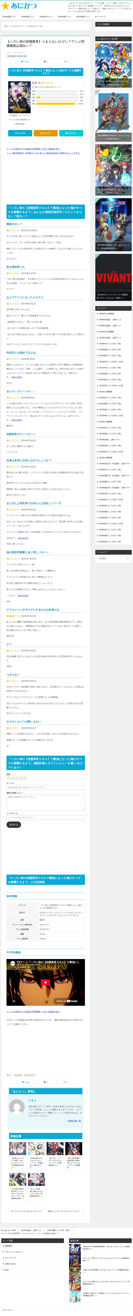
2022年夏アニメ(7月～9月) (110, 404)
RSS (7, 1270)
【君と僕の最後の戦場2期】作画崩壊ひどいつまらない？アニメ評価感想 (73, 1162)
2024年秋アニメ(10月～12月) (111, 500)
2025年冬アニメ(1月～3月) (110, 506)
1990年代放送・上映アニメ (110, 320)
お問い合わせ (10, 1264)
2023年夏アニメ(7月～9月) (110, 434)
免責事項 (8, 1246)
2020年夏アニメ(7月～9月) (110, 350)
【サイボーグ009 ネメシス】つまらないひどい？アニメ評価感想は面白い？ (106, 1259)
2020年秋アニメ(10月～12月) (111, 362)
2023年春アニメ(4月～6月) (110, 446)
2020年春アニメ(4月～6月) (110, 356)
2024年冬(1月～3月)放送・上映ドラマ (114, 464)
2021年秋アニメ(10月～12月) (111, 386)
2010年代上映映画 (106, 332)
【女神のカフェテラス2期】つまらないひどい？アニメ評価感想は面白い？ (17, 1162)
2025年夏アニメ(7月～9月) (110, 512)
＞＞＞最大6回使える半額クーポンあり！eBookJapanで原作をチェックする (43, 153)
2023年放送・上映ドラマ (109, 440)
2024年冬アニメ (46, 17)
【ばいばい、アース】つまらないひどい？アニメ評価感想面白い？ (55, 1161)
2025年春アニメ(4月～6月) (110, 518)
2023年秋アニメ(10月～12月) (111, 452)
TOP (10, 1230)
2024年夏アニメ (9, 17)
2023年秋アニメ (64, 17)
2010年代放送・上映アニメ (110, 338)
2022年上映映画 (105, 392)
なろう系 (18, 1075)
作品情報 (21, 133)
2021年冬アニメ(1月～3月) (110, 368)
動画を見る (47, 133)
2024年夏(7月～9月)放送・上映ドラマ (114, 476)
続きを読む (17, 377)
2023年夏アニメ (83, 17)
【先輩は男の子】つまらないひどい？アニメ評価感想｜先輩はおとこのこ (36, 1162)
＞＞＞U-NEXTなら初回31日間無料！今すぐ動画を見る (33, 149)
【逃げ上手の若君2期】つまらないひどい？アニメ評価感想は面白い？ (106, 1271)
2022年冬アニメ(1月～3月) (110, 398)
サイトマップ (100, 17)
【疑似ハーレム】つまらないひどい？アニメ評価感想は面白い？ (65, 1211)
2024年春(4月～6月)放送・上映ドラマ (114, 488)
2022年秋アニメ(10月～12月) (111, 416)
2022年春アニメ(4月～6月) (110, 410)
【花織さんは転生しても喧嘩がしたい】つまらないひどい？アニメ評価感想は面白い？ (106, 1294)
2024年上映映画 (105, 458)
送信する (13, 825)
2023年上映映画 (105, 422)
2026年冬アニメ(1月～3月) (110, 530)
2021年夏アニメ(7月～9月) (110, 374)
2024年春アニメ (27, 17)
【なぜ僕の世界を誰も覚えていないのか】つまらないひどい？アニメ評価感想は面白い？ (17, 1193)
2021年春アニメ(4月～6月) (110, 380)
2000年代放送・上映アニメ (110, 326)
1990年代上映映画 (106, 314)
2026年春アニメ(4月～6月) (110, 542)
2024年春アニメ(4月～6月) (110, 494)
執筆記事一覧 (74, 1121)
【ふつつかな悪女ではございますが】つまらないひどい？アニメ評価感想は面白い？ (106, 1283)
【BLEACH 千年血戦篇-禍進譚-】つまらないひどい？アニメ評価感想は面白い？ (106, 1248)
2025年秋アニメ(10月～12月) (111, 524)
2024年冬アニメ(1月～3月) (110, 470)
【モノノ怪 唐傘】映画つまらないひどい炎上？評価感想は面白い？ (36, 1192)
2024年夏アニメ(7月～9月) (17, 56)
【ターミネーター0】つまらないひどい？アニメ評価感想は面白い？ (28, 1211)
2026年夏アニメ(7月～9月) (110, 536)
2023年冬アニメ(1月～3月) (110, 428)
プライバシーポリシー (14, 1252)
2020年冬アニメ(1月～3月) (110, 344)
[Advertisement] (45, 178)
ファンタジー (30, 1075)
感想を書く (72, 133)
